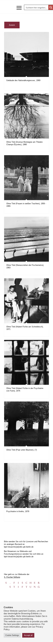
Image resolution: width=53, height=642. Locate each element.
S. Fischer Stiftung (12, 577)
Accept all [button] (28, 635)
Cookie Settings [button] (12, 635)
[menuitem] (18, 8)
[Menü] (18, 8)
